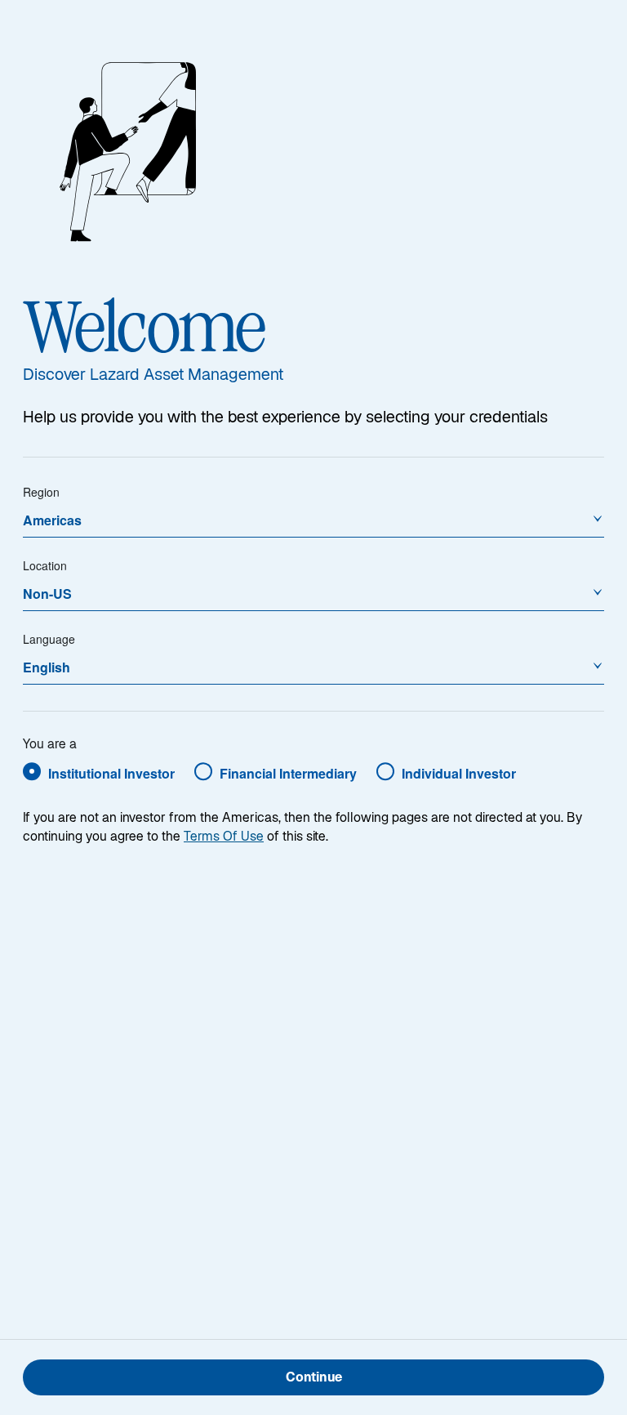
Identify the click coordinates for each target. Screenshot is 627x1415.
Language (49, 639)
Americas (52, 520)
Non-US (47, 593)
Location (45, 565)
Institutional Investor (111, 773)
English (46, 667)
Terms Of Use (224, 838)
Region (41, 492)
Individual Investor (459, 773)
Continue (314, 1379)
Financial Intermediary (288, 773)
